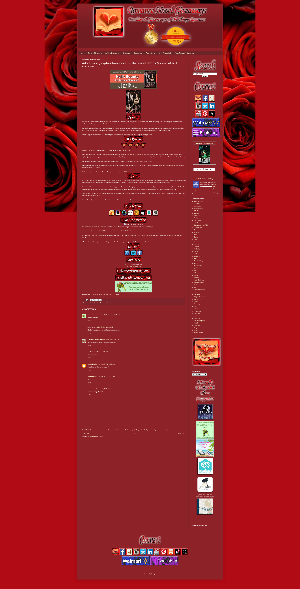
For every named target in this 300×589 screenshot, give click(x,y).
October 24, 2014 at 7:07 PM (100, 352)
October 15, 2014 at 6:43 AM (112, 315)
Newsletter (126, 53)
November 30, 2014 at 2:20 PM (104, 389)
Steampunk (197, 318)
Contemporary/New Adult (201, 225)
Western (196, 330)
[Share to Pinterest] (101, 300)
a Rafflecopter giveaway (133, 266)
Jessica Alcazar (92, 376)
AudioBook (197, 203)
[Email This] (91, 300)
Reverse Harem (198, 299)
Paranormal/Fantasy (105, 302)
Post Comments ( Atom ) (96, 436)
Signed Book (197, 311)
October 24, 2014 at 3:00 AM (110, 339)
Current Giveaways (95, 53)
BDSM (196, 211)
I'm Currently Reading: (204, 144)
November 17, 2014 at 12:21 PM (106, 376)
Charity (196, 218)
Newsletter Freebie (199, 282)
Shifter (195, 309)
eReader (196, 237)
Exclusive (196, 244)
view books (214, 192)
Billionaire (196, 213)
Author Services (198, 208)
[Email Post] (86, 300)
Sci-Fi (195, 306)
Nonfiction (197, 285)
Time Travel (197, 325)
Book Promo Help (165, 53)
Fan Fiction (197, 249)
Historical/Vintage (199, 261)
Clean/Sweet (197, 220)
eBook (195, 235)
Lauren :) (202, 182)
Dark (195, 230)
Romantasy (197, 304)
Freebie (196, 251)
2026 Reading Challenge (205, 178)
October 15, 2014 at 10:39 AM (104, 327)
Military (196, 273)
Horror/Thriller (198, 266)
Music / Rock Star (199, 280)
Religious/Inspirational (200, 297)
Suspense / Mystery (199, 320)
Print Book (197, 294)
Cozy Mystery (198, 227)
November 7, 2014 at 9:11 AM (106, 364)
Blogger (153, 574)
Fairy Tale (196, 246)
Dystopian (196, 232)
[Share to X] (96, 300)
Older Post (181, 433)
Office (195, 287)
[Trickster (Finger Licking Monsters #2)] (204, 163)
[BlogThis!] (93, 300)
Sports (195, 316)
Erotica (196, 242)
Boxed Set (196, 215)
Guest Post (197, 256)
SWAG (196, 323)
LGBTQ (196, 268)
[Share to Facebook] (98, 300)
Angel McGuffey (92, 364)
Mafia (195, 270)
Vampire (196, 328)
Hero (195, 258)
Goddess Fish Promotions (95, 315)
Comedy (196, 223)
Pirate (195, 292)
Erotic (92, 302)
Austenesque (197, 206)
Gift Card (97, 302)
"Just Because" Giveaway (184, 53)
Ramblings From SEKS (95, 339)
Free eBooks (150, 53)
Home (82, 53)
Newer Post (85, 433)
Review (196, 301)
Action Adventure (199, 201)
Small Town (197, 313)
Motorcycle (197, 278)
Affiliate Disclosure (112, 53)
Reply (89, 320)
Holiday (196, 263)
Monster (196, 275)
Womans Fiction (198, 332)
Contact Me (138, 53)
